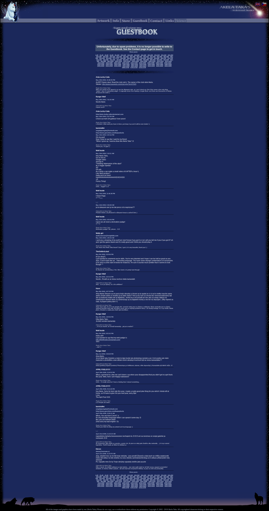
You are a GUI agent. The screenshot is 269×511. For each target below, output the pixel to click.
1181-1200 (117, 63)
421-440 (153, 56)
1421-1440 (142, 64)
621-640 (143, 58)
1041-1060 (135, 61)
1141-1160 (101, 63)
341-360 (126, 56)
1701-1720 (134, 67)
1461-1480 (159, 64)
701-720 (170, 58)
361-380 (132, 56)
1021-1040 (126, 61)
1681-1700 (125, 67)
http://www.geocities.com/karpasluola (110, 133)
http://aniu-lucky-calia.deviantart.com (109, 114)
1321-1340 (100, 64)
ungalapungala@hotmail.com (107, 130)
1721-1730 (142, 67)
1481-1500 (168, 64)
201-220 (157, 55)
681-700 (163, 58)
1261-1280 (151, 63)
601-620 (136, 58)
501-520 (102, 58)
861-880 (146, 59)
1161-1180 (109, 63)
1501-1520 (100, 66)
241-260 (170, 55)
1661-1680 (168, 66)
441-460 (159, 56)
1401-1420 (134, 64)
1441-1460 (151, 64)
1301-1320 (167, 63)
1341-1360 (109, 64)
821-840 (132, 59)
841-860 (139, 59)
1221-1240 (134, 63)
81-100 (117, 55)
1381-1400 (126, 64)
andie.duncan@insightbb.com (107, 236)
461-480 (166, 56)
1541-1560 (117, 66)
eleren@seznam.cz (103, 451)
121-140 (130, 55)
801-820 (126, 59)
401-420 (146, 56)
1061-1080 (143, 61)
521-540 (109, 58)
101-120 (123, 55)
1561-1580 (126, 66)
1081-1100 (152, 61)
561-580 (123, 58)
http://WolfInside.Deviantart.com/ (108, 340)
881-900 (153, 59)
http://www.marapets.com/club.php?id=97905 (119, 84)
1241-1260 (142, 63)
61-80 (111, 55)
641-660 (150, 58)
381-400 (139, 56)
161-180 (143, 55)
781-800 (119, 59)
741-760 (105, 59)
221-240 (163, 55)
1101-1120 (160, 61)
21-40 (101, 55)
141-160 (137, 55)
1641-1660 (159, 66)
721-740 (99, 59)
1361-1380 (117, 64)
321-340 (119, 56)
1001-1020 (118, 61)
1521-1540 (109, 66)
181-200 (150, 55)
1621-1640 (151, 66)
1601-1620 (142, 66)
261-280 (99, 56)
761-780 (112, 59)
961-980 (103, 61)
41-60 (106, 55)
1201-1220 (125, 63)
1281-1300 (159, 63)
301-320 (112, 56)
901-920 (159, 59)
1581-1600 (134, 66)
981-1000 (110, 61)
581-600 (130, 58)
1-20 (96, 55)
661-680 (156, 58)
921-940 (166, 59)
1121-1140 (168, 61)
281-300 (105, 56)
